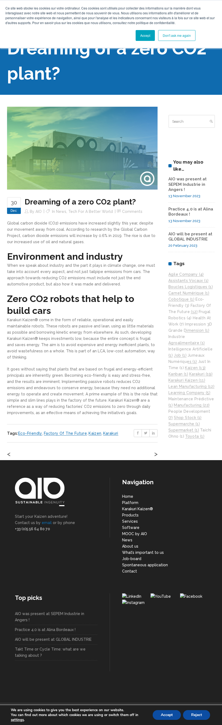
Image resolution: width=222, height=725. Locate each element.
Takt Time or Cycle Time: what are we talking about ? (50, 652)
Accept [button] (145, 35)
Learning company (189, 393)
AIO (38, 211)
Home (127, 496)
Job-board (131, 559)
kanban (178, 374)
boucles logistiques (190, 287)
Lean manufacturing (191, 386)
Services (130, 521)
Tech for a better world (90, 211)
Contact (129, 571)
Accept (167, 714)
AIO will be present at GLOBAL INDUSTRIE (190, 237)
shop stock (188, 417)
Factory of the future (65, 433)
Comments (132, 211)
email (47, 523)
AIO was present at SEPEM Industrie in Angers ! (187, 184)
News (61, 211)
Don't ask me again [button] (177, 35)
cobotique (181, 299)
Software (130, 527)
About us (130, 546)
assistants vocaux (188, 280)
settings (17, 719)
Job (180, 355)
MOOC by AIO (134, 534)
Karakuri (110, 433)
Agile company (186, 274)
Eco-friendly (30, 433)
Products (130, 515)
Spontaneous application (145, 565)
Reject (196, 714)
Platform (130, 502)
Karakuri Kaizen (186, 380)
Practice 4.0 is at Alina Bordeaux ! (45, 630)
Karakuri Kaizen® (137, 509)
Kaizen (95, 433)
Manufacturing (192, 405)
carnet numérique (188, 293)
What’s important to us (143, 552)
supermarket (183, 430)
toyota (194, 436)
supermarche (184, 424)
